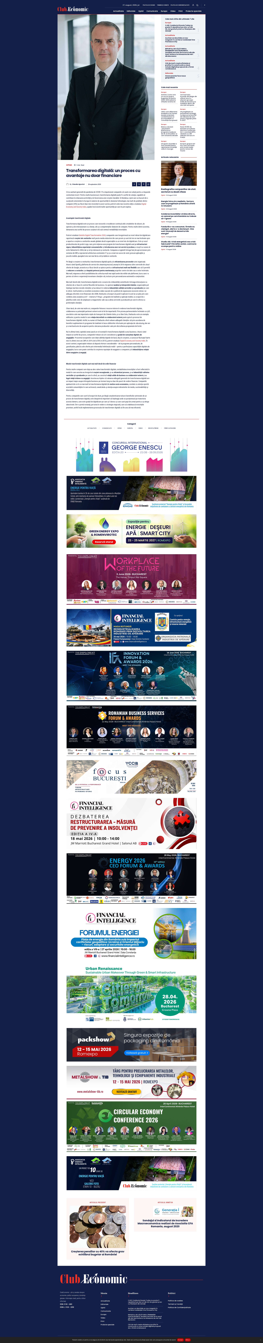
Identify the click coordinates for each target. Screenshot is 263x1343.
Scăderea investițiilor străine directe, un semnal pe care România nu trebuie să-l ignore (178, 216)
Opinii (69, 165)
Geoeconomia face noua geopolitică (175, 77)
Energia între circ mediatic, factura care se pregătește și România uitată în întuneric (178, 203)
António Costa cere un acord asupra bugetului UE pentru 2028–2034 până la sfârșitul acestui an (168, 98)
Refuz (188, 1340)
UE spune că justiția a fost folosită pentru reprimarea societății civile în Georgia (169, 146)
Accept (180, 1340)
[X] (139, 184)
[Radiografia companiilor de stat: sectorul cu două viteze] (179, 173)
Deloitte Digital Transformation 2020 (92, 235)
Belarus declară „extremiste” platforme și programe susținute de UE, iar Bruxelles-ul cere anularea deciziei (169, 131)
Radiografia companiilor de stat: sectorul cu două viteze (178, 190)
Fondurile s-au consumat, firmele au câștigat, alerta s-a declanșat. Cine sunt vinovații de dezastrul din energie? (178, 230)
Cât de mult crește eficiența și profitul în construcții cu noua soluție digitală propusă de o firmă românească (179, 66)
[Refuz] (260, 1340)
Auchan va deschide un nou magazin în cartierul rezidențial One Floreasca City (180, 40)
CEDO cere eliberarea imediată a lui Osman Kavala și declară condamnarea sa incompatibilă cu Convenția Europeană (169, 116)
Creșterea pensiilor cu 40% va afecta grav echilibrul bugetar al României (97, 1253)
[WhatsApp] (148, 184)
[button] (197, 5)
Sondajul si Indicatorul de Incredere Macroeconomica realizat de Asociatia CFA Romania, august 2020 (165, 1223)
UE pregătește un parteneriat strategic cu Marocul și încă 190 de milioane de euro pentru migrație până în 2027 (188, 116)
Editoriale (169, 73)
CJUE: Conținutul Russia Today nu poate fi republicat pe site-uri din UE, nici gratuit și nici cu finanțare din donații (180, 28)
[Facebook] (204, 5)
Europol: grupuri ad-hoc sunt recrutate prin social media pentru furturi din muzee (187, 147)
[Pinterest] (144, 184)
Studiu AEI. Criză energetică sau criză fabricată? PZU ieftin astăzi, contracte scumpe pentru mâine (178, 243)
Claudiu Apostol (78, 184)
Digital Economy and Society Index (132, 341)
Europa (168, 22)
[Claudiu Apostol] (68, 184)
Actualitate (170, 35)
